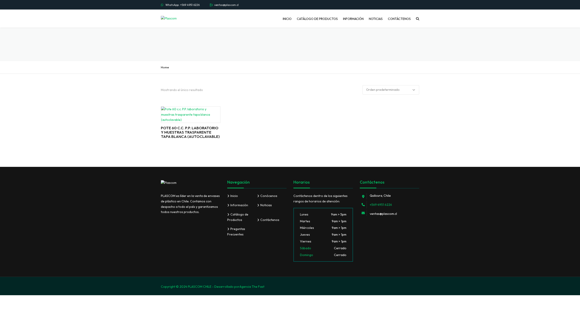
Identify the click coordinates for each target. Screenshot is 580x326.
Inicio (287, 19)
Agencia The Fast (251, 287)
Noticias (376, 19)
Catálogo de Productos (317, 19)
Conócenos (268, 196)
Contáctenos (399, 19)
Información (353, 19)
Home (165, 67)
